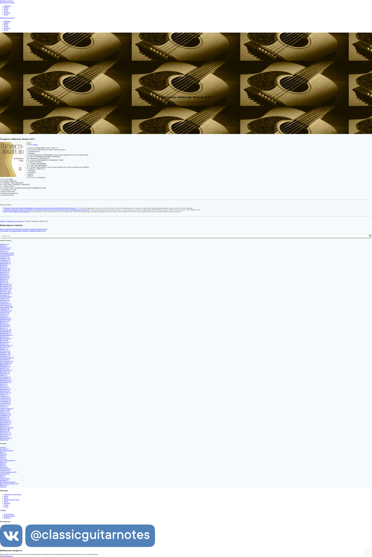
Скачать (35, 144)
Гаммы (3, 455)
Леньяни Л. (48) (5, 354)
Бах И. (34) (3, 267)
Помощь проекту (9, 516)
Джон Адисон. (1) (6, 305)
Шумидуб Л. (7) (5, 433)
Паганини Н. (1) (5, 378)
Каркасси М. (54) (5, 330)
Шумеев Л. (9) (4, 431)
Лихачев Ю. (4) (5, 359)
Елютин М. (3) (5, 312)
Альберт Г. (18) (5, 258)
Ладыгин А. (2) (5, 351)
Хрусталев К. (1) (5, 422)
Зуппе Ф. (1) (4, 316)
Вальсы (3, 454)
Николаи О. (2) (5, 373)
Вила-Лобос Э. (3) (6, 288)
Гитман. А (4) (4, 298)
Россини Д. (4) (5, 391)
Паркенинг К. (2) (5, 380)
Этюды (3, 487)
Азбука (3, 447)
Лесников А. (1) (5, 356)
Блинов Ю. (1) (4, 272)
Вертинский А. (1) (6, 284)
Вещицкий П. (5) (5, 286)
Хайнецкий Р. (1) (5, 420)
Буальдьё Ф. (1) (5, 276)
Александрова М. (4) (7, 255)
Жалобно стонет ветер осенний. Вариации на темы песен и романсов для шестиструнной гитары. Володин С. (40, 208)
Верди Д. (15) (4, 282)
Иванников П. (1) (6, 319)
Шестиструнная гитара (9, 483)
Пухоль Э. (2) (4, 387)
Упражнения (5, 478)
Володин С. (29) (5, 291)
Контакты (7, 518)
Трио (2, 477)
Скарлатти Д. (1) (5, 399)
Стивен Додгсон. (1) (6, 408)
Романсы (4, 467)
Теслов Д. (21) (4, 412)
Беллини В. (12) (5, 269)
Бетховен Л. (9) (5, 270)
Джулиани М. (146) (6, 307)
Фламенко (4, 480)
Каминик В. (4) (5, 326)
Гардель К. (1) (4, 295)
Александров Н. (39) (7, 253)
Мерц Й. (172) (4, 368)
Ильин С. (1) (4, 323)
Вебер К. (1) (4, 281)
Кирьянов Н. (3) (5, 333)
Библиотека (7, 2)
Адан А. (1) (4, 251)
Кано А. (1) (3, 328)
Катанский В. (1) (5, 331)
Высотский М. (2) (6, 293)
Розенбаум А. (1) (5, 389)
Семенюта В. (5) (5, 398)
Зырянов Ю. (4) (5, 317)
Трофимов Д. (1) (5, 415)
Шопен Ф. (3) (4, 426)
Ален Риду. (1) (4, 256)
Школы (6, 7)
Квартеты (7, 13)
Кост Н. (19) (4, 340)
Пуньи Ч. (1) (4, 385)
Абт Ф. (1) (3, 246)
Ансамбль (4, 449)
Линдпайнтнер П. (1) (7, 358)
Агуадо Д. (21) (5, 249)
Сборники (7, 6)
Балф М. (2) (4, 265)
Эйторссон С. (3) (5, 434)
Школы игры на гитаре (11, 499)
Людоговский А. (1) (6, 361)
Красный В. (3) (5, 342)
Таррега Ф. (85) (5, 410)
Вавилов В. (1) (5, 277)
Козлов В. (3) (4, 337)
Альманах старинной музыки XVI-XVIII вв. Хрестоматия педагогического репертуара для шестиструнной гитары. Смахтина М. (46, 210)
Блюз (2, 452)
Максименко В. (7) (6, 363)
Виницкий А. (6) (5, 289)
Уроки (6, 505)
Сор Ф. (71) (4, 406)
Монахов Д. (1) (5, 371)
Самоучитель (5, 468)
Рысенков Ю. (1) (5, 392)
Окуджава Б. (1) (5, 377)
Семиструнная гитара (8, 472)
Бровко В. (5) (4, 274)
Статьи (6, 506)
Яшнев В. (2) (4, 440)
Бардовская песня (6, 450)
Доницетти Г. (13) (6, 310)
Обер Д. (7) (3, 375)
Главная (2, 221)
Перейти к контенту (6, 1)
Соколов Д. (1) (5, 405)
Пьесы (6, 14)
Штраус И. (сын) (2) (6, 427)
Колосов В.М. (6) (5, 338)
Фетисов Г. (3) (4, 417)
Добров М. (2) (4, 309)
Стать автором (8, 514)
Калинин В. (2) (5, 324)
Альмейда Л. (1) (5, 260)
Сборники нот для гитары (15, 221)
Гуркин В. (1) (4, 302)
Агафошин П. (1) (5, 248)
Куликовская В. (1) (6, 345)
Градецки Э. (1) (5, 300)
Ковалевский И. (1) (6, 335)
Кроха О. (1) (4, 344)
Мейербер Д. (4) (5, 366)
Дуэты (6, 11)
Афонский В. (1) (5, 263)
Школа (3, 485)
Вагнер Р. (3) (4, 279)
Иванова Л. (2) (5, 321)
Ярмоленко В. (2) (5, 438)
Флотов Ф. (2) (4, 419)
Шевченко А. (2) (5, 424)
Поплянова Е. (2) (5, 382)
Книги (6, 9)
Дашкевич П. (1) (5, 303)
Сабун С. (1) (4, 394)
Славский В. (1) (5, 401)
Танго (3, 475)
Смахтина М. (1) (5, 403)
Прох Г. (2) (3, 384)
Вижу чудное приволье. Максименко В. (17, 211)
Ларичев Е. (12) (5, 352)
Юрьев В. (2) (4, 436)
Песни (3, 464)
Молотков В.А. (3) (6, 370)
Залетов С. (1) (4, 314)
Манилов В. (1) (5, 365)
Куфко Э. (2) (4, 349)
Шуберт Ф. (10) (5, 429)
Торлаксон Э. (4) (5, 413)
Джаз (2, 457)
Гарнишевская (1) (6, 296)
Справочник (5, 473)
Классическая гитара (7, 460)
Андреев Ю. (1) (5, 262)
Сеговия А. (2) (5, 396)
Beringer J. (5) (4, 244)
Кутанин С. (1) (5, 347)
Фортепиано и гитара (8, 482)
